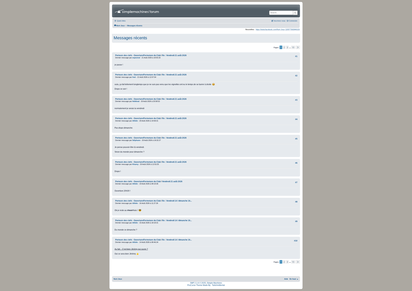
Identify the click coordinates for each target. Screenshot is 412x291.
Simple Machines (214, 283)
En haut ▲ (294, 279)
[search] (295, 13)
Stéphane (136, 140)
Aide (286, 279)
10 (293, 47)
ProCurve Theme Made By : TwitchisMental (206, 285)
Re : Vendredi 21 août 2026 (174, 55)
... (290, 47)
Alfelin (135, 121)
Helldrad (135, 101)
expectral (136, 58)
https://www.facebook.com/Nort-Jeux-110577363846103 (278, 29)
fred (134, 77)
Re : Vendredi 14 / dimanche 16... (177, 201)
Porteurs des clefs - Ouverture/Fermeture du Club (138, 55)
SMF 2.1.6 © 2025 (198, 283)
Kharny (135, 164)
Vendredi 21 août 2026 (172, 181)
